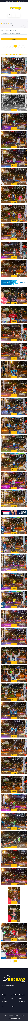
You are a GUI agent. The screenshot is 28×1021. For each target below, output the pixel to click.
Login (20, 998)
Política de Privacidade (14, 1018)
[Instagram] (2, 989)
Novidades (13, 1004)
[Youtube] (7, 989)
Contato (12, 1006)
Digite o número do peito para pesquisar (9, 30)
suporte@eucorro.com (10, 1)
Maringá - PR (21, 1)
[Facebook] (4, 989)
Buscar (14, 39)
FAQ (12, 1001)
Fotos (10, 23)
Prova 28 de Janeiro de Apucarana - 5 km (10, 25)
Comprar (14, 73)
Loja (3, 1004)
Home (3, 23)
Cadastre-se (22, 1001)
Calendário (4, 1001)
